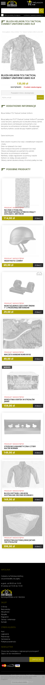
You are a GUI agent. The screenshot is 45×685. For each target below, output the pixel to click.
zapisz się (36, 659)
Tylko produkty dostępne (12, 15)
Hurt (2, 631)
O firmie (4, 607)
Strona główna (6, 32)
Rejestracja (5, 636)
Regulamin (5, 617)
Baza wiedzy (5, 609)
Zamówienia (5, 639)
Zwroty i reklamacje (8, 619)
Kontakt (4, 622)
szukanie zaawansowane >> (33, 15)
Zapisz (40, 97)
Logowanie (5, 634)
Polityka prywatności (8, 641)
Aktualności (5, 612)
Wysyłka (4, 614)
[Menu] (3, 3)
